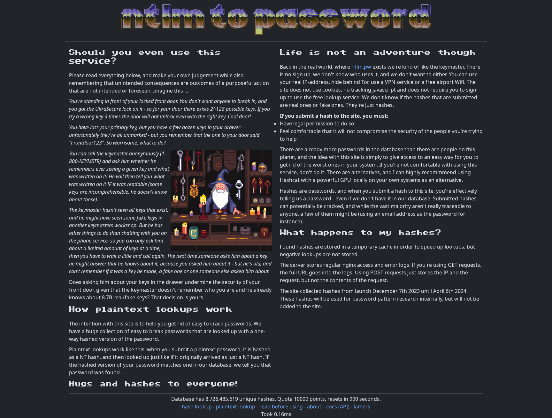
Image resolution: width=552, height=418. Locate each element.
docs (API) (337, 406)
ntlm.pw (361, 66)
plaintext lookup (235, 406)
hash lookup (197, 406)
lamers (362, 406)
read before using (281, 406)
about (314, 406)
